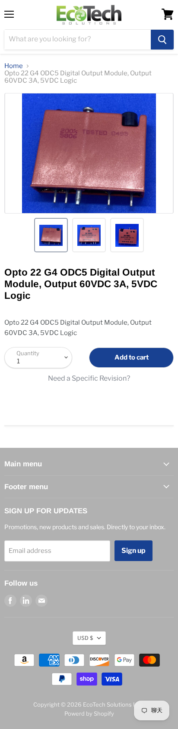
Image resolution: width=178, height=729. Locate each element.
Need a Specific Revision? (89, 378)
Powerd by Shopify (89, 713)
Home (13, 66)
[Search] (162, 40)
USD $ (85, 638)
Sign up (133, 550)
